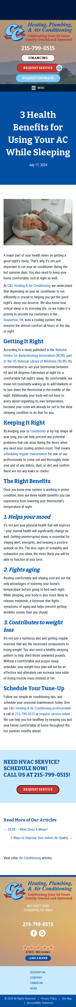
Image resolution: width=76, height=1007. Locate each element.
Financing (36, 983)
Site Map (67, 998)
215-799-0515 (25, 714)
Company (36, 977)
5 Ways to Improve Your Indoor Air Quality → (41, 838)
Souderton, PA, (14, 320)
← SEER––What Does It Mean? (26, 829)
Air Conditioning (30, 858)
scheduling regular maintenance (25, 454)
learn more (46, 16)
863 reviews (43, 952)
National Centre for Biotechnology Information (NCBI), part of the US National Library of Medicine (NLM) (38, 355)
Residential (38, 972)
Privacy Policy (49, 998)
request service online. (55, 714)
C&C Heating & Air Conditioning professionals (40, 708)
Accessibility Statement (40, 1003)
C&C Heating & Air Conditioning (28, 285)
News (33, 988)
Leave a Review (38, 958)
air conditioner (36, 431)
